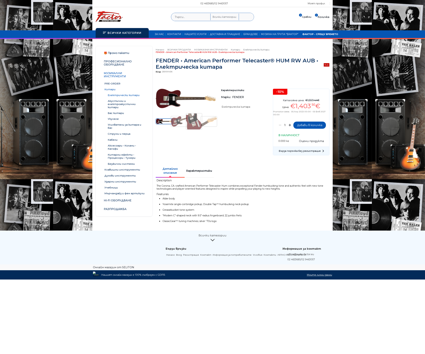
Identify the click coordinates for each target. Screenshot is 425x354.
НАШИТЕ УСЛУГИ (195, 34)
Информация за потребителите (232, 254)
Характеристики (199, 170)
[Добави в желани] (325, 94)
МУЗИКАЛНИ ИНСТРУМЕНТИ (211, 49)
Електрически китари (256, 49)
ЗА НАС (159, 34)
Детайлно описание (170, 170)
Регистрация (191, 254)
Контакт (205, 254)
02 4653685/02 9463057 (214, 3)
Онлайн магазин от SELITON (113, 267)
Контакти (270, 254)
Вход (179, 254)
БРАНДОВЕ (250, 34)
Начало (160, 49)
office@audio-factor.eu (300, 254)
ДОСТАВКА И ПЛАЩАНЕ (225, 34)
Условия (257, 254)
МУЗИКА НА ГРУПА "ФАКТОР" (279, 34)
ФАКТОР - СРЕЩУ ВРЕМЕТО (320, 34)
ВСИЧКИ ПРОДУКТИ (179, 49)
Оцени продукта (311, 141)
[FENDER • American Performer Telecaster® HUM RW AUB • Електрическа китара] (186, 107)
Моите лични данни (319, 274)
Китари (235, 49)
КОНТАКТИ (174, 34)
